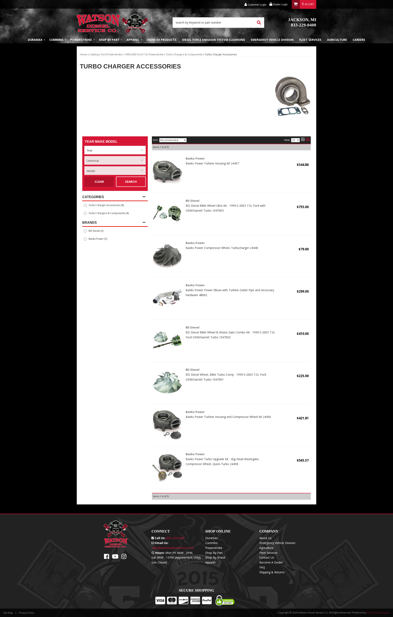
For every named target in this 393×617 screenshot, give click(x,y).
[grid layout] (303, 140)
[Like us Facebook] (106, 557)
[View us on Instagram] (123, 557)
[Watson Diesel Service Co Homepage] (113, 22)
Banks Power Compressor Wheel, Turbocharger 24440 (222, 248)
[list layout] (308, 140)
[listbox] (115, 150)
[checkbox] (85, 231)
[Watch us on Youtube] (115, 557)
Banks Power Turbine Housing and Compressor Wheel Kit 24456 (228, 417)
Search (131, 181)
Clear (99, 181)
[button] (218, 22)
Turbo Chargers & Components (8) (109, 213)
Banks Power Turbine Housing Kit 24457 (212, 163)
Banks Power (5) (98, 239)
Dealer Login (280, 4)
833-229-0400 (302, 22)
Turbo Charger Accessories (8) (106, 205)
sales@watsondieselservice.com (172, 548)
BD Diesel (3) (96, 231)
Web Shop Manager (378, 612)
